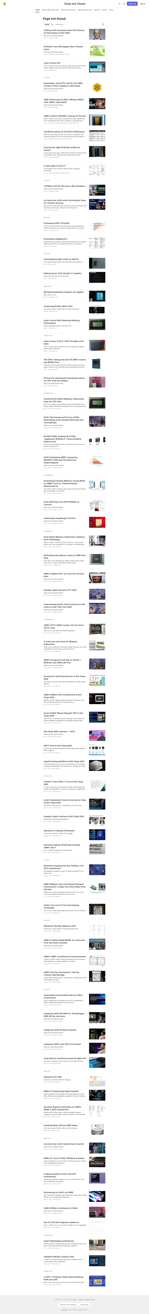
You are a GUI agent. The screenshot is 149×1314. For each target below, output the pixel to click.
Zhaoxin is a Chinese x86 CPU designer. (57, 1080)
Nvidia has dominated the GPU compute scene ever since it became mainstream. (64, 445)
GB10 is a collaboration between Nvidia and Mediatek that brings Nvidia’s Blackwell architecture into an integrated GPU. (65, 405)
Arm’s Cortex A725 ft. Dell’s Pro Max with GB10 (64, 342)
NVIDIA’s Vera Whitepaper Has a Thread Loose (63, 47)
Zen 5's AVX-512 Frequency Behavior (61, 1222)
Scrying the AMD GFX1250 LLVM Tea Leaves (62, 148)
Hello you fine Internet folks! (54, 579)
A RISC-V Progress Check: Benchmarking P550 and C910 (63, 1278)
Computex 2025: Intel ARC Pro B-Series (62, 1044)
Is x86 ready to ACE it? (55, 165)
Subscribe (132, 4)
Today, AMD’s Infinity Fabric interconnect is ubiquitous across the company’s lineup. (65, 979)
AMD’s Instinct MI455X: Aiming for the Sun (65, 116)
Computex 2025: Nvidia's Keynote (60, 1030)
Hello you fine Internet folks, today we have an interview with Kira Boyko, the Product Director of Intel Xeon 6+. (65, 207)
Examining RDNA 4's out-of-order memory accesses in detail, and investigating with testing (65, 1162)
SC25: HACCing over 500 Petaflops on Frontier (61, 503)
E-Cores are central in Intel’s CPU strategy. (58, 833)
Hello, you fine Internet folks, (54, 465)
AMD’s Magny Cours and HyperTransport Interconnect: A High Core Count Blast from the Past (65, 887)
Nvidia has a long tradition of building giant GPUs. (61, 929)
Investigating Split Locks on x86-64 (61, 259)
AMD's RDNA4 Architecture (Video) (61, 1208)
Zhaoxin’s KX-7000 (53, 1077)
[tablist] (54, 24)
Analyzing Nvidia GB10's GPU (58, 306)
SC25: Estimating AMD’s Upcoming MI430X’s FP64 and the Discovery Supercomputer (60, 460)
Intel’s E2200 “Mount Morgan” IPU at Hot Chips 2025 (63, 714)
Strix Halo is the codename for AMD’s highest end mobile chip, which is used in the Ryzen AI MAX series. (64, 562)
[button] (37, 9)
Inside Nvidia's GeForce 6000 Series (61, 1125)
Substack (64, 1310)
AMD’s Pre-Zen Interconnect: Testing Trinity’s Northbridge (61, 973)
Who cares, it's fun (50, 295)
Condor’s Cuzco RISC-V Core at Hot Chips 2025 (63, 782)
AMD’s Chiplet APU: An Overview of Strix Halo (64, 575)
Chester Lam (65, 54)
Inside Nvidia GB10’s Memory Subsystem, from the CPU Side (64, 400)
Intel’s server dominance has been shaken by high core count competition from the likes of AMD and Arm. (65, 648)
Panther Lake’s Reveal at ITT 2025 (60, 590)
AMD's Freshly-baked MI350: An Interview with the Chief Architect (64, 941)
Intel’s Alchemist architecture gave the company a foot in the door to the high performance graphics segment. (65, 1245)
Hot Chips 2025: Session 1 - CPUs (59, 731)
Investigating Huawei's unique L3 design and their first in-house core (64, 872)
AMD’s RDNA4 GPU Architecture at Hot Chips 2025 (62, 696)
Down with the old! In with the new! (56, 276)
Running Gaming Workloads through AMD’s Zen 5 (62, 846)
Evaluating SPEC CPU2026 (56, 223)
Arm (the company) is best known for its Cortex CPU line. (63, 1061)
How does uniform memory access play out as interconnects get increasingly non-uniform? (65, 490)
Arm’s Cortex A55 (52, 63)
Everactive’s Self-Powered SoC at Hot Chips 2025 (64, 677)
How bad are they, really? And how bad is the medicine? (63, 262)
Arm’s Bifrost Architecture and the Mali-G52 (65, 1058)
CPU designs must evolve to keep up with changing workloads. (61, 170)
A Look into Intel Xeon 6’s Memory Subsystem (60, 642)
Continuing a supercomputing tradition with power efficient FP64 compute (64, 749)
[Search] (120, 4)
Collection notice (89, 1299)
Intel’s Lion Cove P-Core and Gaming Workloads (61, 906)
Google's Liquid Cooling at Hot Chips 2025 (64, 816)
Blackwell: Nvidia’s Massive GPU (60, 926)
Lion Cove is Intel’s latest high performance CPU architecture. (65, 910)
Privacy (75, 1299)
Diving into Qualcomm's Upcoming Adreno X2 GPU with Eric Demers (64, 379)
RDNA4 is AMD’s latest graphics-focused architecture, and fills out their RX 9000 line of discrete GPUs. (64, 701)
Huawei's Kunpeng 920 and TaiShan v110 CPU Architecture (64, 867)
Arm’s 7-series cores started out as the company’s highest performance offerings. (64, 348)
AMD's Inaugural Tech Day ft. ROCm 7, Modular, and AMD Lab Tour (62, 661)
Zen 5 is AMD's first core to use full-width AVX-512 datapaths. (65, 1225)
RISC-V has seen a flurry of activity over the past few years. (64, 1282)
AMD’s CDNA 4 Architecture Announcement (65, 956)
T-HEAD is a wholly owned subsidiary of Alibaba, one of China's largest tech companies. (63, 1260)
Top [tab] (52, 24)
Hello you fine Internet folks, (54, 36)
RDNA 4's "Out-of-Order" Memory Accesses (64, 1158)
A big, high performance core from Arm (57, 326)
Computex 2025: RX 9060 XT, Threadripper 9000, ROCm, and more (64, 1014)
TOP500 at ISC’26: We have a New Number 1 (65, 186)
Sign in (142, 4)
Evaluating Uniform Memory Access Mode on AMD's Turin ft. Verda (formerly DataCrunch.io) (64, 483)
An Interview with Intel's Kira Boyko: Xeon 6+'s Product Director (65, 201)
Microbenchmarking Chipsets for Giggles (63, 292)
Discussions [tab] (59, 24)
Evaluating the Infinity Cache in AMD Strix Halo (65, 556)
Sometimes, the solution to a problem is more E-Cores (62, 805)
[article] (74, 35)
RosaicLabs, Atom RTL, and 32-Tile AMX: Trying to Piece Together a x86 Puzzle (63, 84)
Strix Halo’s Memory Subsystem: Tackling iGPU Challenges (64, 538)
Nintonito (76, 123)
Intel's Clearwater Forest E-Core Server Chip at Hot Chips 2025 (65, 801)
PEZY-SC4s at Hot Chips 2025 (58, 745)
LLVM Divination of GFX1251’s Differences (64, 131)
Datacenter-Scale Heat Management (56, 819)
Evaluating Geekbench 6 (55, 239)
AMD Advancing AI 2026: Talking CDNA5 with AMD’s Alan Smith (64, 100)
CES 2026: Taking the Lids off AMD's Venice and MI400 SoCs (65, 360)
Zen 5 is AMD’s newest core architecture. (58, 850)
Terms (81, 1299)
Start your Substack (69, 1305)
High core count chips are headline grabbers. (59, 631)
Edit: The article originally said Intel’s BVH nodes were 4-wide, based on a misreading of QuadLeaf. (65, 1196)
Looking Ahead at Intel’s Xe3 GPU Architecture (60, 1175)
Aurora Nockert (64, 123)
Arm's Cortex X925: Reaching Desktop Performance (62, 321)
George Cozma (53, 38)
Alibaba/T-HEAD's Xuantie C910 (59, 1256)
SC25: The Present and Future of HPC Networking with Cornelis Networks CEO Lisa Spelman (64, 420)
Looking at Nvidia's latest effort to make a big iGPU (61, 309)
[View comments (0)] (59, 40)
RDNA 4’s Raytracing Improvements (61, 1091)
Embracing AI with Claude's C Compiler (62, 273)
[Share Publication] (124, 4)
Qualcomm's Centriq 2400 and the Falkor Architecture (63, 996)
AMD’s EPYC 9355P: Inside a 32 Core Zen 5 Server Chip (64, 626)
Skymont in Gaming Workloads (59, 830)
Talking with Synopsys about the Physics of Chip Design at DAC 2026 (64, 31)
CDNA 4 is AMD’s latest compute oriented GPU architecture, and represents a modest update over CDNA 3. (64, 960)
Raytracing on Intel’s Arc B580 (58, 1192)
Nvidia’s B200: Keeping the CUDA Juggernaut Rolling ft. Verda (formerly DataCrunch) (62, 439)
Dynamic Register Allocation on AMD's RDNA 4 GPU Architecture (62, 1108)
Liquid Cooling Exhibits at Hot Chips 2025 (64, 761)
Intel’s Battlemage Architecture (59, 1241)
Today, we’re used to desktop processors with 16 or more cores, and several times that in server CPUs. (64, 893)
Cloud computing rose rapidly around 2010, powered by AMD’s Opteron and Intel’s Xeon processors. (63, 1001)
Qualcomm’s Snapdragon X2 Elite (60, 518)
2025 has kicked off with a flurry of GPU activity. (60, 1128)
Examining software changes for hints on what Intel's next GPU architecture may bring (64, 1180)
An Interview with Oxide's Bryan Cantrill (64, 1144)
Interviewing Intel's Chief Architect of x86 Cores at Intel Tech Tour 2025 (64, 605)
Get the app (84, 1305)
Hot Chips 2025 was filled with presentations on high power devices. (65, 683)
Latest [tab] (47, 24)
